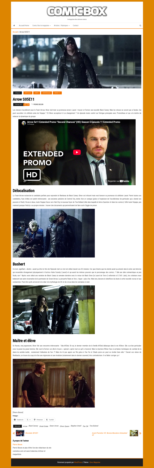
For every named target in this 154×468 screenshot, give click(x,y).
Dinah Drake (43, 426)
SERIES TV (57, 93)
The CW (85, 426)
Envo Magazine (95, 462)
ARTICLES (28, 93)
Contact (75, 25)
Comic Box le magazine (40, 25)
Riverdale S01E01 (31, 433)
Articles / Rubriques (61, 25)
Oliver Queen (64, 426)
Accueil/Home (24, 25)
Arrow (25, 426)
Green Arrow (53, 426)
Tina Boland (93, 426)
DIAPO (36, 93)
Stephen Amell (76, 426)
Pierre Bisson (38, 104)
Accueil (15, 32)
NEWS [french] (46, 93)
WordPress (78, 462)
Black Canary (33, 426)
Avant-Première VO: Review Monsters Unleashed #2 (109, 434)
